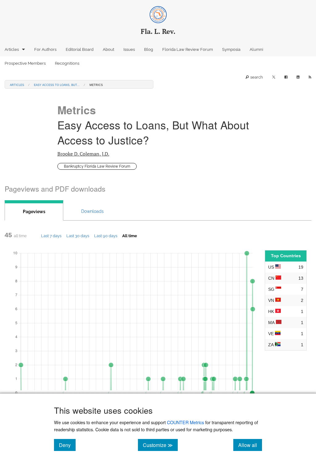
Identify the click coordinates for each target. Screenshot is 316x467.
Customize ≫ (160, 445)
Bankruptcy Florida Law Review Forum (97, 166)
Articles (12, 49)
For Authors (45, 49)
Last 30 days (77, 235)
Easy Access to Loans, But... (57, 84)
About (108, 49)
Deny (67, 445)
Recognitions (67, 63)
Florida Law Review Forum (187, 49)
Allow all (250, 445)
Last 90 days (105, 235)
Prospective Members (25, 63)
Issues (129, 49)
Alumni (256, 49)
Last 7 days (51, 235)
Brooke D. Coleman (83, 153)
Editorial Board (80, 49)
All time (129, 235)
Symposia (231, 49)
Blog (148, 49)
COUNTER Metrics (185, 422)
